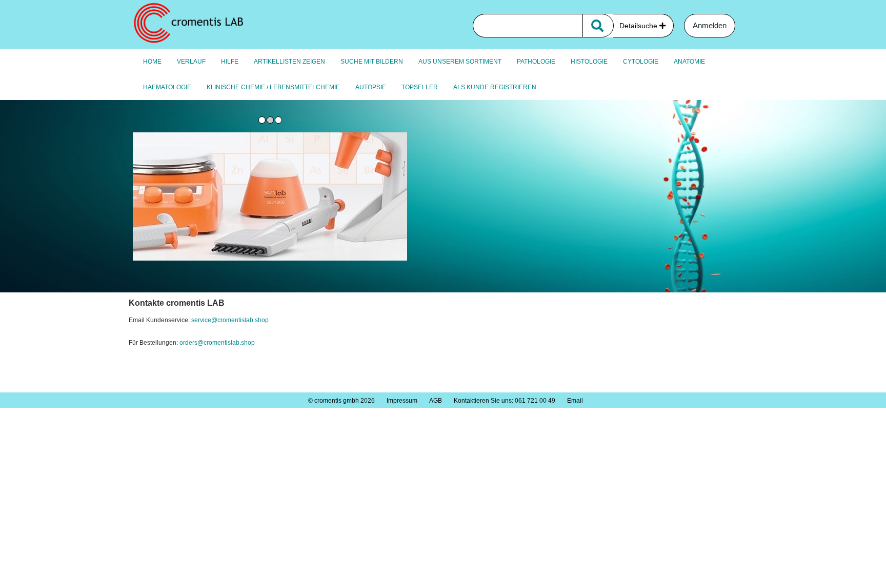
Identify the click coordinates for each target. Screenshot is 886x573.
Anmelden (710, 25)
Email (575, 400)
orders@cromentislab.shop (217, 342)
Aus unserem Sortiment (459, 61)
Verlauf (191, 61)
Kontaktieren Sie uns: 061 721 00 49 (504, 400)
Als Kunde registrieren (494, 87)
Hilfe (229, 61)
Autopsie (370, 87)
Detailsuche (639, 26)
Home (152, 61)
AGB (435, 400)
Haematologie (167, 87)
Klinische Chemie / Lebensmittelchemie (273, 87)
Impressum (402, 400)
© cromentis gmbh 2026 (341, 400)
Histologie (589, 61)
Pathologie (536, 61)
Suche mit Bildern (371, 61)
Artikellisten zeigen (289, 61)
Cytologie (640, 61)
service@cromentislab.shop (230, 320)
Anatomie (689, 61)
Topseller (419, 87)
